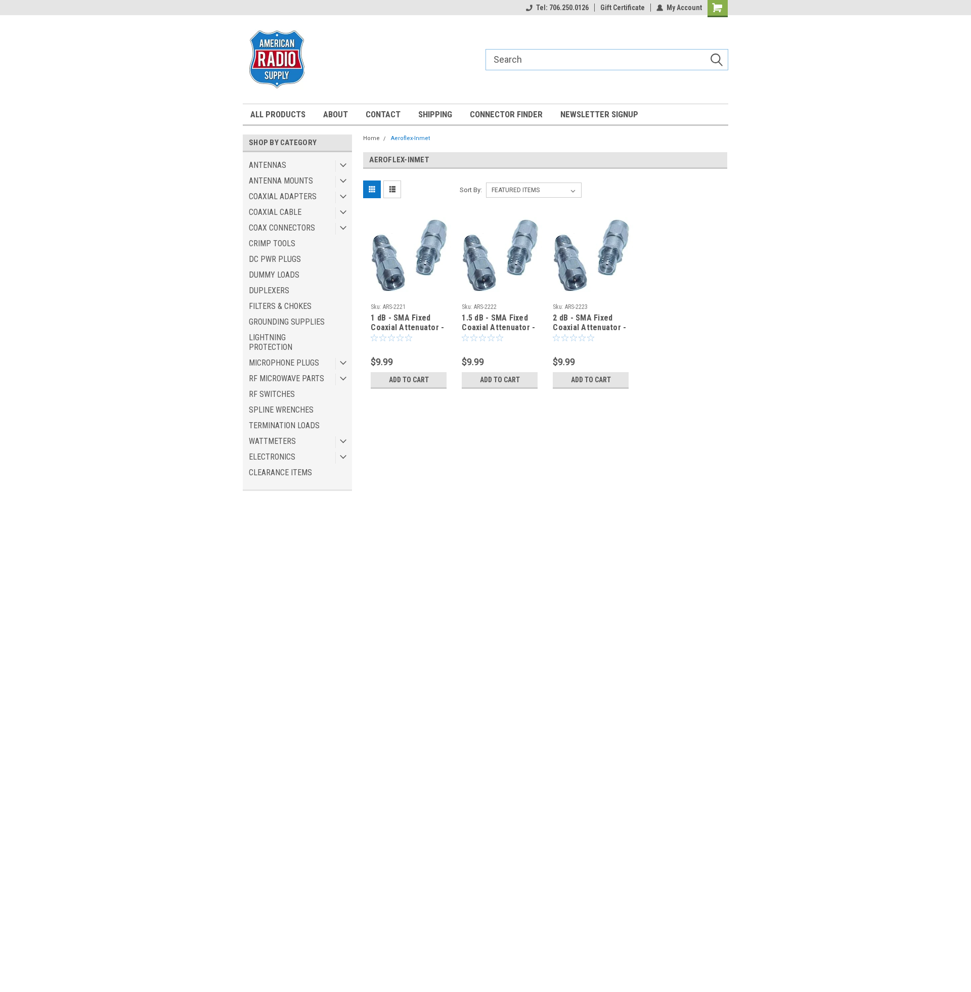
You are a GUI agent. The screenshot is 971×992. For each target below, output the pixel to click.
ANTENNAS (267, 165)
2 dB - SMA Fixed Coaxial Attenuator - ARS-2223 (589, 327)
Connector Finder (506, 114)
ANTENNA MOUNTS (281, 181)
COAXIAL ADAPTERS (283, 196)
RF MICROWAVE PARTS (286, 378)
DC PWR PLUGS (275, 259)
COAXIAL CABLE (275, 212)
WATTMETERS (272, 441)
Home (371, 138)
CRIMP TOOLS (272, 243)
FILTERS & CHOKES (280, 306)
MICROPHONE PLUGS (284, 363)
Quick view (408, 291)
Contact (383, 114)
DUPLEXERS (269, 290)
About (335, 114)
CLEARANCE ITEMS (280, 472)
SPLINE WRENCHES (281, 410)
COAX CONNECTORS (282, 228)
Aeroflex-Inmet (410, 138)
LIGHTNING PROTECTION (270, 342)
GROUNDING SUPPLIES (287, 322)
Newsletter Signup (599, 114)
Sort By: (471, 190)
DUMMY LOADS (274, 275)
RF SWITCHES (272, 394)
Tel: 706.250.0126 (562, 8)
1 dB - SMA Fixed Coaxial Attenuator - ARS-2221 (407, 327)
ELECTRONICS (272, 457)
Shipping (435, 114)
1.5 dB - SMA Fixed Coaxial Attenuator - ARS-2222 (498, 327)
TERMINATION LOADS (284, 425)
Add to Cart (409, 380)
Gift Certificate (622, 8)
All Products (277, 114)
